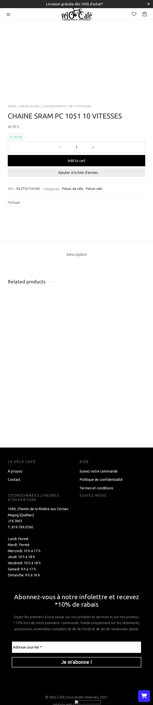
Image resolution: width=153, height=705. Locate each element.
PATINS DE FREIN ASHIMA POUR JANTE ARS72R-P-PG (74, 320)
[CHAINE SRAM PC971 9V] (29, 327)
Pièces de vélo (30, 106)
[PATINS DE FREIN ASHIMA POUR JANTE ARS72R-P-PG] (76, 307)
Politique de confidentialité (101, 479)
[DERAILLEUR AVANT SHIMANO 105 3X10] (124, 307)
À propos (15, 471)
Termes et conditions (96, 488)
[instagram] (90, 505)
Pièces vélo (94, 188)
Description (77, 254)
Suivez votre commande (98, 471)
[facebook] (82, 505)
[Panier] (144, 14)
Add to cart (76, 161)
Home (12, 106)
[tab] (77, 254)
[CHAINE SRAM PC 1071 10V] (29, 398)
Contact (14, 479)
